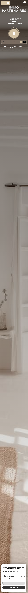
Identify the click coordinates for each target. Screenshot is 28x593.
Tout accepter (14, 587)
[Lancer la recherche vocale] (14, 33)
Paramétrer (13, 583)
